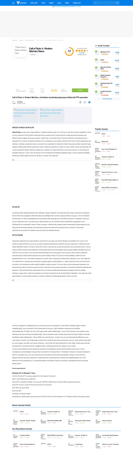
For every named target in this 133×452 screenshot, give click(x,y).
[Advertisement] (51, 73)
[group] (52, 115)
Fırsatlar (77, 3)
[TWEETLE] (85, 104)
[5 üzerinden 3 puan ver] (82, 50)
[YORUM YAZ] (90, 104)
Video (67, 3)
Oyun (43, 3)
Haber (51, 3)
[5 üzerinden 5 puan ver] (87, 50)
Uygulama (34, 3)
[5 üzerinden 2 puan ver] (79, 50)
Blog (59, 3)
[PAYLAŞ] (80, 104)
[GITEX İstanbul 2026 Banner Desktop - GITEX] (66, 6)
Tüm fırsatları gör (107, 98)
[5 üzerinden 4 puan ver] (84, 50)
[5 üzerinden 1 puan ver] (76, 50)
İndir (80, 90)
